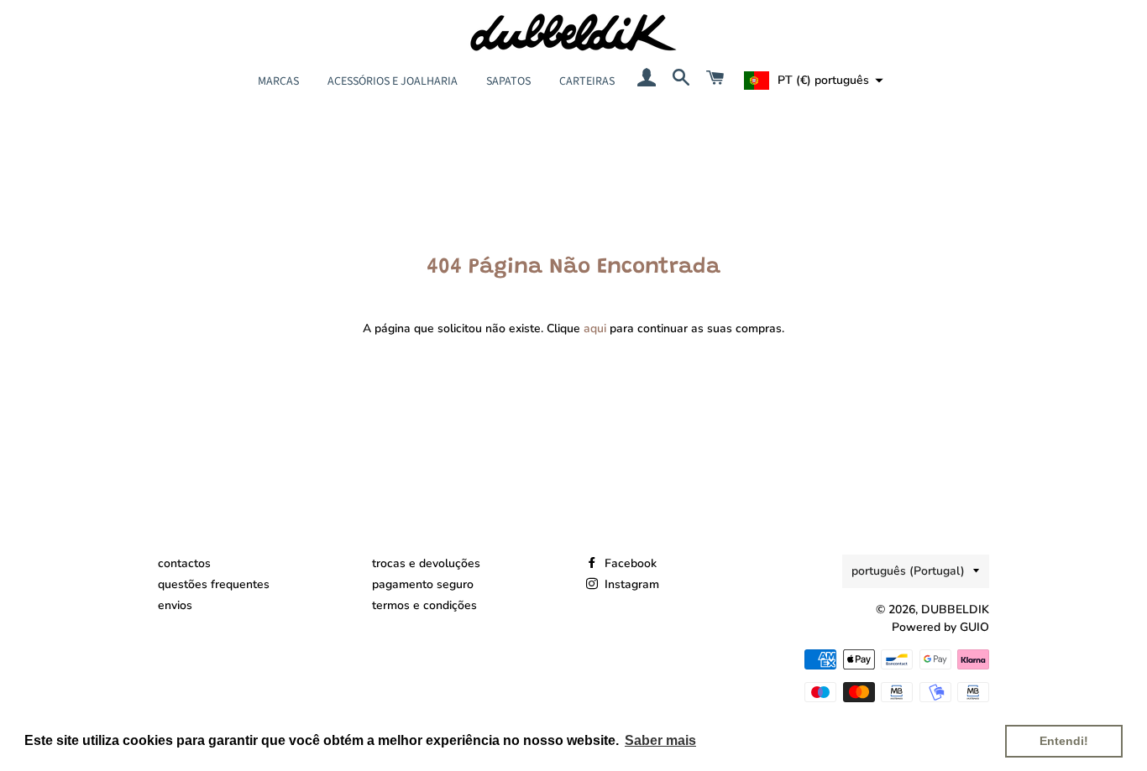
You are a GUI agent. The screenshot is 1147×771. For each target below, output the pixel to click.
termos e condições (424, 605)
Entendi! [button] (1064, 741)
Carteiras (587, 81)
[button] (811, 80)
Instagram (630, 584)
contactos (184, 563)
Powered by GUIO (940, 627)
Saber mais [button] (660, 740)
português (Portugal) (908, 571)
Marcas (278, 81)
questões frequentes (214, 584)
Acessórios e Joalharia (392, 81)
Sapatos (508, 81)
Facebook (629, 563)
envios (175, 605)
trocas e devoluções (426, 563)
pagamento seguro (423, 584)
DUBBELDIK (955, 609)
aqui (595, 328)
